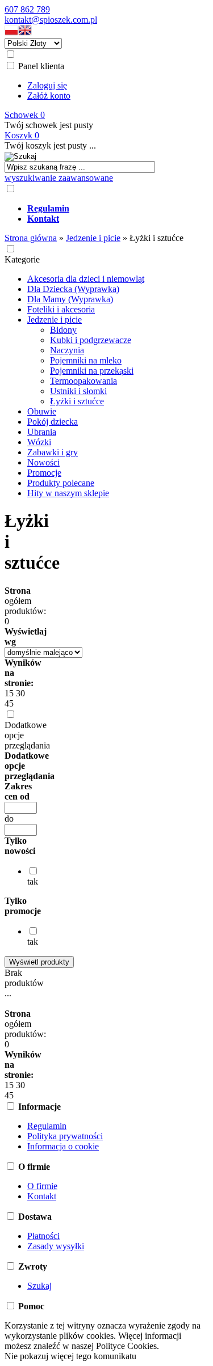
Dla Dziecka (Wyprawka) (73, 289)
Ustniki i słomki (78, 391)
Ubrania (41, 432)
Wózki (39, 442)
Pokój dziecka (52, 421)
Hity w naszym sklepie (68, 493)
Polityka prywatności (65, 1136)
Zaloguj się (47, 85)
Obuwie (41, 411)
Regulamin (46, 1126)
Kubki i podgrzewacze (90, 340)
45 (9, 703)
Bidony (63, 330)
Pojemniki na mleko (86, 360)
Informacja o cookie (63, 1146)
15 (9, 693)
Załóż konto (48, 95)
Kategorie (22, 259)
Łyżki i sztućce (77, 401)
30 (20, 693)
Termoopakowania (83, 381)
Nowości (43, 462)
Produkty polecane (60, 483)
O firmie (42, 1186)
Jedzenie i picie (54, 319)
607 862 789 (27, 9)
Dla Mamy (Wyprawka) (70, 299)
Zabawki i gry (52, 452)
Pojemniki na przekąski (91, 370)
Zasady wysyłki (55, 1246)
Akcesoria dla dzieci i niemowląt (85, 279)
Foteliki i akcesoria (61, 309)
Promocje (44, 472)
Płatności (43, 1236)
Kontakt (41, 1196)
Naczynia (67, 350)
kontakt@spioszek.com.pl (51, 19)
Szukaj (39, 1286)
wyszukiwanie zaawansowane (59, 178)
